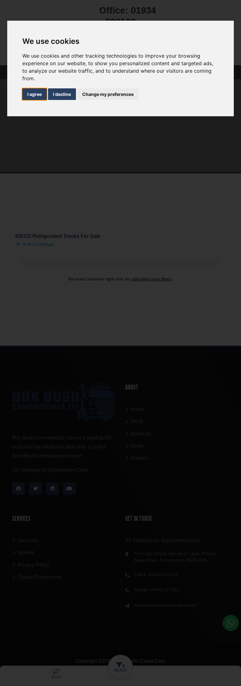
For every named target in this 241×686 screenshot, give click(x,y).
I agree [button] (34, 94)
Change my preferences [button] (108, 94)
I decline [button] (62, 94)
